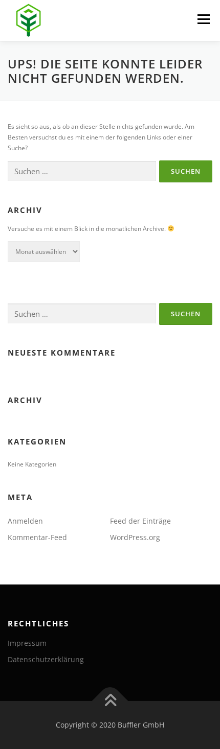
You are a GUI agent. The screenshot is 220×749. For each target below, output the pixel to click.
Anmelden (25, 521)
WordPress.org (135, 537)
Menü (202, 19)
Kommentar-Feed (37, 537)
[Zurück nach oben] (110, 701)
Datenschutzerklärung (46, 659)
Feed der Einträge (140, 521)
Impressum (27, 643)
